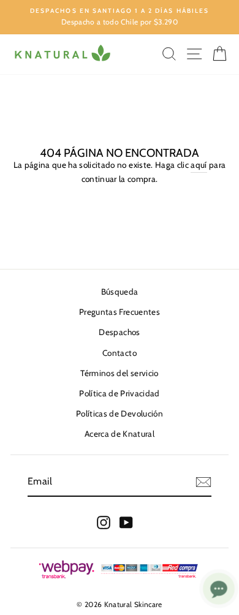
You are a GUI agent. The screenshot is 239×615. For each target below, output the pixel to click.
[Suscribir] (203, 482)
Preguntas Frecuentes (119, 312)
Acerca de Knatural (119, 434)
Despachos (119, 332)
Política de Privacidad (119, 393)
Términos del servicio (119, 373)
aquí (199, 165)
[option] (119, 17)
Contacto (119, 353)
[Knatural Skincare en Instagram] (103, 522)
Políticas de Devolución (119, 413)
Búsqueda (119, 291)
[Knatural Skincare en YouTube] (126, 522)
